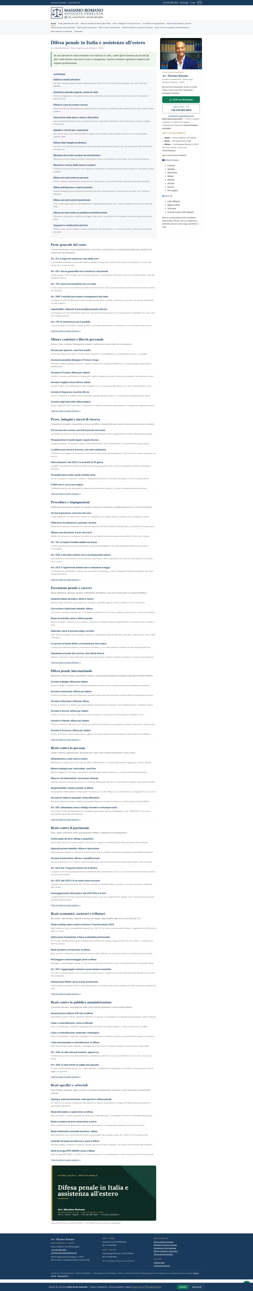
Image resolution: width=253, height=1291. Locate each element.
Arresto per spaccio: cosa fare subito (70, 350)
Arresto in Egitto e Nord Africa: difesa (71, 382)
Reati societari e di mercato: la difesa (70, 949)
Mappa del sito (62, 1276)
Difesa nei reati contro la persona (70, 177)
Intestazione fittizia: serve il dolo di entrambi (74, 982)
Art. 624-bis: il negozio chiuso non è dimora (74, 868)
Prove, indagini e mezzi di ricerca (127, 23)
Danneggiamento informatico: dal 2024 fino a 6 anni (78, 893)
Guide (53, 23)
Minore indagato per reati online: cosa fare (73, 768)
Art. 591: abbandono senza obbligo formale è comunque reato (84, 807)
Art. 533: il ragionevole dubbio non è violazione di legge (80, 567)
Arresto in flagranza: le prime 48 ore (70, 392)
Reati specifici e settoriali (61, 31)
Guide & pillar (159, 1263)
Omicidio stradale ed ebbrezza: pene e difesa (75, 1141)
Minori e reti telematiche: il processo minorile (74, 778)
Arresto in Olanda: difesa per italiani (70, 720)
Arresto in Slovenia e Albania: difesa (70, 701)
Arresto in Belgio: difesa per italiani (69, 681)
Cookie (53, 1276)
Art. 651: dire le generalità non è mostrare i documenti (79, 271)
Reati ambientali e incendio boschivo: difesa (74, 1131)
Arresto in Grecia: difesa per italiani (69, 711)
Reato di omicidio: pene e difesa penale (71, 618)
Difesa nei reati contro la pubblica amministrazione (80, 212)
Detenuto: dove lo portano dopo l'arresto (72, 631)
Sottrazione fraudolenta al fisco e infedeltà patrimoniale (80, 937)
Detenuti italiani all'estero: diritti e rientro (72, 599)
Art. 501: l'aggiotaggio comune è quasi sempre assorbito (81, 969)
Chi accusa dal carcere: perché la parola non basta (78, 430)
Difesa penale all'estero (163, 1254)
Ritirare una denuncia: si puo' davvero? (71, 532)
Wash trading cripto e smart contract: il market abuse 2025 (82, 924)
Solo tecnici (197, 1287)
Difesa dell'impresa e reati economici (72, 187)
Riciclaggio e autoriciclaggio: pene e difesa (73, 959)
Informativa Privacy (153, 1287)
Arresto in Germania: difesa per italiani (71, 691)
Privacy (196, 1273)
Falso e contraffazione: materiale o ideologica (75, 1032)
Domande (78, 31)
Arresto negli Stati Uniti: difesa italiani (70, 401)
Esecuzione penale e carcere (179, 23)
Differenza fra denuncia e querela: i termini (73, 522)
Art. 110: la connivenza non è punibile (70, 321)
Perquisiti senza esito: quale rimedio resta (73, 475)
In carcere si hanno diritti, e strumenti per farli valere (78, 643)
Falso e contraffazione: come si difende (72, 1023)
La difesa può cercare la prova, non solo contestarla (78, 449)
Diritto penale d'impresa (163, 1242)
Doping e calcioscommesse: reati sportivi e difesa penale (81, 1099)
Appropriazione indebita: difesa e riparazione (75, 848)
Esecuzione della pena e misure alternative (76, 117)
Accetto (182, 1287)
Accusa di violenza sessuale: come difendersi (75, 797)
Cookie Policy (137, 1287)
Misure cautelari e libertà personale (96, 23)
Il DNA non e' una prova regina (67, 484)
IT (199, 2)
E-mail (192, 2)
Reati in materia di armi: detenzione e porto (74, 1121)
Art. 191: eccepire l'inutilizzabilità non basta (74, 542)
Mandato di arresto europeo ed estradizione (76, 155)
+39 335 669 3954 (170, 2)
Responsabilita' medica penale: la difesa (72, 788)
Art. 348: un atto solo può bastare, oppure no (75, 1052)
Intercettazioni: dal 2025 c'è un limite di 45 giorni (77, 462)
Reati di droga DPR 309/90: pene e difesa (73, 1150)
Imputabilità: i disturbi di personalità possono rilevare (79, 309)
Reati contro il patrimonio (109, 27)
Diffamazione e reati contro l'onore (69, 758)
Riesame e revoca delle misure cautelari (74, 165)
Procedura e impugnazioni (154, 23)
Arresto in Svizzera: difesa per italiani (71, 730)
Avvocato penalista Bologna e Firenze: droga (75, 360)
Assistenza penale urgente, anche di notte (75, 92)
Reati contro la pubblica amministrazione (172, 27)
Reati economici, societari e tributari (137, 27)
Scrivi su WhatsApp (183, 99)
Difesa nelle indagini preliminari (69, 142)
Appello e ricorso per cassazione (70, 130)
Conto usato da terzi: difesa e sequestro (72, 838)
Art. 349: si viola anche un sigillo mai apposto (75, 1064)
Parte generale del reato (68, 23)
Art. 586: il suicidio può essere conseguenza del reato (79, 296)
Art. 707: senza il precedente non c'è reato (73, 284)
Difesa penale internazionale (63, 27)
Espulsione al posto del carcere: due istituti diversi (77, 653)
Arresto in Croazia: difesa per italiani (70, 372)
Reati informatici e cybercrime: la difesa (72, 1112)
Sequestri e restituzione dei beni (70, 225)
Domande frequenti (162, 1266)
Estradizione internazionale (165, 1248)
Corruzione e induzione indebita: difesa (72, 608)
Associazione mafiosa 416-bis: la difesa (72, 1013)
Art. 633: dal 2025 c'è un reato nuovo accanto (75, 880)
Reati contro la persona (87, 27)
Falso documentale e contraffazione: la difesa (75, 1042)
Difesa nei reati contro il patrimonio (71, 200)
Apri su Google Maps (109, 1245)
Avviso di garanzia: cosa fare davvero (71, 513)
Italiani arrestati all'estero (66, 79)
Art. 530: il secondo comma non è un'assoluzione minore (81, 555)
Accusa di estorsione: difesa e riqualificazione (75, 858)
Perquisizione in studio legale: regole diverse (74, 440)
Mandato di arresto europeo (165, 1245)
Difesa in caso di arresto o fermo (70, 104)
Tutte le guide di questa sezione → (66, 331)
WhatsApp (184, 2)
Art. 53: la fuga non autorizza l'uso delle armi (74, 258)
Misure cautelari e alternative (166, 1251)
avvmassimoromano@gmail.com (181, 116)
